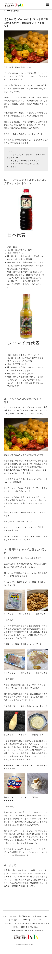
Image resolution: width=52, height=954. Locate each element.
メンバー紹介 (12, 920)
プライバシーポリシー (18, 931)
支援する (24, 927)
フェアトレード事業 (21, 923)
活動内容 (8, 923)
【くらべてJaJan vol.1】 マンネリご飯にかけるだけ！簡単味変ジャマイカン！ (26, 23)
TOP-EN (12, 916)
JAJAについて (42, 916)
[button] (47, 4)
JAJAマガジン (25, 920)
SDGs (15, 927)
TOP (4, 916)
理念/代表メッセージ (26, 916)
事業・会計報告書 (36, 931)
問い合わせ (34, 927)
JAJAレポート (39, 920)
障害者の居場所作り (39, 923)
